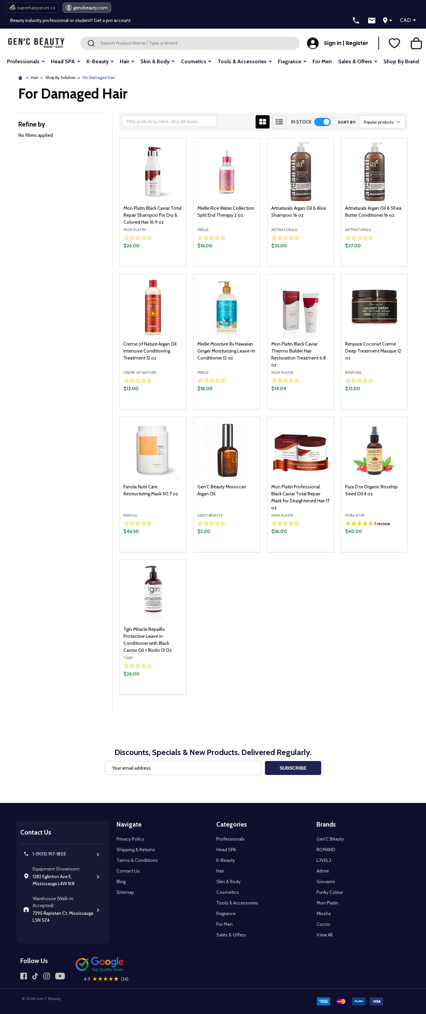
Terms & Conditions (137, 860)
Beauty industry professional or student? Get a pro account (70, 20)
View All (324, 935)
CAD (405, 20)
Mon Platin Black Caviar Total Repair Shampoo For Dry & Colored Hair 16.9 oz (152, 215)
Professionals (23, 61)
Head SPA (63, 61)
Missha (324, 913)
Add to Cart (164, 264)
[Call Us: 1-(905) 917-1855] (356, 20)
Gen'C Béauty (330, 839)
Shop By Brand (401, 61)
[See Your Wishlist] (394, 43)
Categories (231, 824)
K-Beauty (97, 61)
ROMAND (326, 850)
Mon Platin (327, 903)
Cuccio (323, 924)
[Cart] (416, 43)
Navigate (128, 824)
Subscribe (293, 768)
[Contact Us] (371, 20)
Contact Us (128, 871)
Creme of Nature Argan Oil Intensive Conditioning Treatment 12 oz (149, 351)
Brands (326, 824)
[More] (43, 61)
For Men (322, 61)
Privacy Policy (130, 839)
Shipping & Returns (135, 850)
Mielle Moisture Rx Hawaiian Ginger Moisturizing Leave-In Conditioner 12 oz (226, 351)
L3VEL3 (324, 860)
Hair (124, 61)
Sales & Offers (355, 61)
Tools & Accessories (242, 61)
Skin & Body (154, 61)
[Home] (21, 77)
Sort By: (347, 122)
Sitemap (125, 892)
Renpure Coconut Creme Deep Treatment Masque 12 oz (373, 351)
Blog (120, 882)
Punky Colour (330, 892)
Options (311, 407)
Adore (323, 871)
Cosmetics (193, 61)
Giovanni (326, 882)
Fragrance (289, 61)
